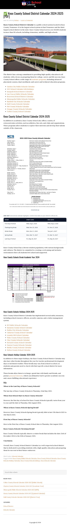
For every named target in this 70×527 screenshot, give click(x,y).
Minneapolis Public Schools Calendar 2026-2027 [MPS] (21, 490)
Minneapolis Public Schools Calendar (21, 99)
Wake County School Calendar (18, 338)
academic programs (38, 79)
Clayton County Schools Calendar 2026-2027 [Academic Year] (24, 486)
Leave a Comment (27, 20)
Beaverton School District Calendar (20, 97)
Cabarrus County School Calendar (19, 333)
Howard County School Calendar (19, 343)
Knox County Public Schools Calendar (25, 458)
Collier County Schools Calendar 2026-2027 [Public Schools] (23, 482)
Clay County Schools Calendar (18, 340)
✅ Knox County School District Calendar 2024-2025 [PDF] (33, 15)
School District (8, 506)
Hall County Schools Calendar (18, 104)
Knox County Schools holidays (30, 461)
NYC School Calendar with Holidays (20, 89)
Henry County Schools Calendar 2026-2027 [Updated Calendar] (24, 493)
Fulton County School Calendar (18, 350)
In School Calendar (35, 3)
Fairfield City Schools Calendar (18, 102)
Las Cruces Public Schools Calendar (20, 94)
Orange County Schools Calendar (19, 109)
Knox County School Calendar (47, 458)
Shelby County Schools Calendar (19, 348)
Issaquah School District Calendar (19, 92)
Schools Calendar (17, 456)
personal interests (16, 376)
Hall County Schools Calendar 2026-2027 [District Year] (22, 497)
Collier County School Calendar (19, 111)
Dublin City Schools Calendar (18, 330)
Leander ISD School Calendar (18, 335)
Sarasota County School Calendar (19, 328)
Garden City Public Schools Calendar (20, 87)
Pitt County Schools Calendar (18, 106)
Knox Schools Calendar (48, 461)
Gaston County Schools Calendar (19, 345)
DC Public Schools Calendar (17, 325)
